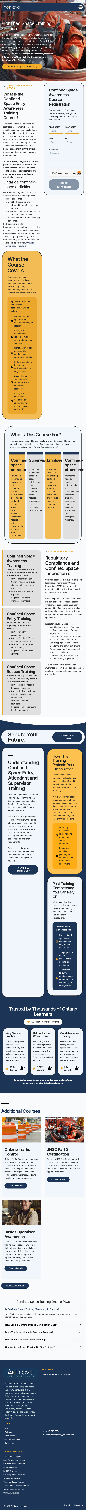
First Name (54, 127)
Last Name (70, 127)
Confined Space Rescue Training (21, 669)
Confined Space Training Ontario (27, 25)
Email (52, 138)
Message (53, 149)
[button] (80, 7)
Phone (68, 138)
